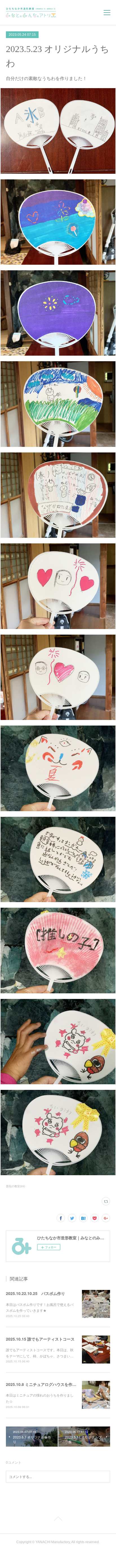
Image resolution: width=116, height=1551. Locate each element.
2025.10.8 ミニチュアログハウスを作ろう (43, 1384)
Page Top (58, 1520)
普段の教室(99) (15, 1186)
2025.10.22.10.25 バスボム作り (35, 1293)
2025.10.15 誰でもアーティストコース (40, 1339)
